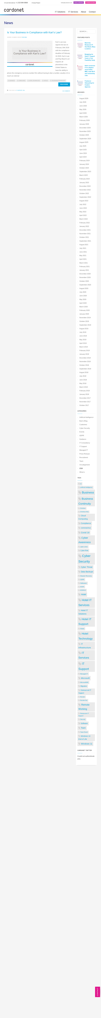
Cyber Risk (84, 550)
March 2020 (83, 307)
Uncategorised (84, 465)
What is (82, 472)
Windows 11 (86, 744)
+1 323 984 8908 (16, 3)
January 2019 (84, 354)
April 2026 (83, 113)
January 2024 (84, 164)
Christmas (83, 508)
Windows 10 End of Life (84, 737)
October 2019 (84, 321)
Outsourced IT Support (84, 691)
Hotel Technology (34, 80)
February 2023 (84, 179)
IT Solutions (60, 12)
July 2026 (82, 102)
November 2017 (85, 402)
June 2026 (83, 106)
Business (12, 80)
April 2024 (83, 157)
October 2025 (84, 135)
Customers (83, 424)
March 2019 (83, 347)
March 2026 (83, 117)
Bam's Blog (83, 421)
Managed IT (83, 450)
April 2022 (83, 215)
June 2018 (83, 380)
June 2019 (83, 336)
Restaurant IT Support (83, 715)
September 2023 (85, 171)
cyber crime (84, 547)
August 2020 (83, 288)
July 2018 (82, 376)
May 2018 (82, 383)
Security (82, 719)
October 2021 (84, 237)
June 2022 (83, 208)
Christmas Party (84, 511)
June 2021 (83, 252)
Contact (92, 12)
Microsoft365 (84, 682)
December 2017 (85, 398)
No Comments (66, 91)
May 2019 (82, 339)
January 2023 (84, 182)
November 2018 (85, 361)
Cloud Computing (83, 517)
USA (24, 90)
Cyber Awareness (84, 540)
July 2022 (82, 204)
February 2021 (84, 266)
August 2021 (83, 244)
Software (84, 723)
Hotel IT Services (85, 602)
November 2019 (85, 317)
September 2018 (85, 369)
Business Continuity (85, 501)
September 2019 (85, 325)
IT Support (19, 90)
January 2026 (84, 124)
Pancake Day (83, 700)
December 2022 (85, 186)
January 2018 (84, 394)
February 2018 (84, 391)
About (83, 12)
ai (80, 483)
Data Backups (87, 572)
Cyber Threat (86, 567)
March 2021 (83, 263)
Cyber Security (84, 428)
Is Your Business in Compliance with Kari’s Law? (34, 32)
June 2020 (83, 296)
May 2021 (82, 255)
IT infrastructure (84, 646)
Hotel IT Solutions (83, 612)
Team (81, 461)
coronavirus (86, 528)
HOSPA (82, 586)
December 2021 (85, 230)
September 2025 (85, 138)
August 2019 (83, 328)
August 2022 (83, 201)
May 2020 (82, 299)
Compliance (22, 80)
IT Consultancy (84, 443)
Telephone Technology (58, 80)
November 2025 (85, 131)
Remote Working (83, 706)
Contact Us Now (90, 2)
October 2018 (84, 365)
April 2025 (83, 149)
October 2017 (84, 405)
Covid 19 (85, 532)
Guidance (82, 439)
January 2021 (84, 270)
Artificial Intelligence (86, 417)
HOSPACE (83, 590)
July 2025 (82, 146)
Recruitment (83, 457)
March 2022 (83, 219)
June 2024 (83, 153)
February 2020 (84, 310)
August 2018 (83, 372)
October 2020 (84, 281)
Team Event (84, 732)
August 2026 (83, 98)
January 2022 (84, 226)
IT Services (73, 12)
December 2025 (85, 128)
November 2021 (85, 233)
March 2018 (83, 387)
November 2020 (85, 277)
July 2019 (82, 332)
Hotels (46, 80)
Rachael (24, 37)
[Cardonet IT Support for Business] (14, 10)
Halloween (83, 583)
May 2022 (82, 212)
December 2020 (85, 274)
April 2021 (83, 259)
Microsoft (85, 678)
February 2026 (84, 120)
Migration (83, 686)
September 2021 (85, 241)
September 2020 (85, 285)
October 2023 (84, 168)
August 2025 (83, 142)
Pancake (82, 697)
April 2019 (83, 343)
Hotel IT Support (84, 621)
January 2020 (84, 314)
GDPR (81, 435)
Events (81, 432)
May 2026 (82, 109)
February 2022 (84, 223)
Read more (64, 84)
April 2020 (83, 303)
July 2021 (82, 248)
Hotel (83, 594)
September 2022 (85, 197)
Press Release (84, 454)
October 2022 (84, 193)
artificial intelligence (86, 487)
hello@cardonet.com (66, 2)
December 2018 (85, 358)
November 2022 (85, 190)
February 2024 (84, 160)
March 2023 (83, 175)
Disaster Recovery (86, 576)
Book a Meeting (78, 2)
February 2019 (84, 350)
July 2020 (82, 292)
